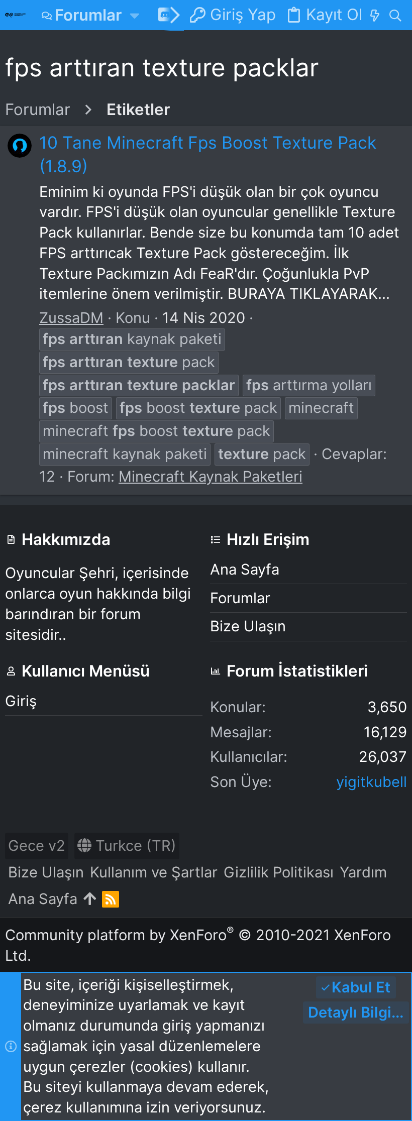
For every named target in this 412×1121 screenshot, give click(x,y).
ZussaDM (71, 317)
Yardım (363, 872)
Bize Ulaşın (248, 626)
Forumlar (240, 598)
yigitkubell (371, 782)
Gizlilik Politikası (279, 872)
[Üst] (89, 899)
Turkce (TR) (133, 845)
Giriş (21, 701)
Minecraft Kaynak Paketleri (210, 476)
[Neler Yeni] (374, 15)
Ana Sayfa (244, 569)
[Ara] (395, 15)
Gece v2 (36, 845)
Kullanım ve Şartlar (154, 872)
